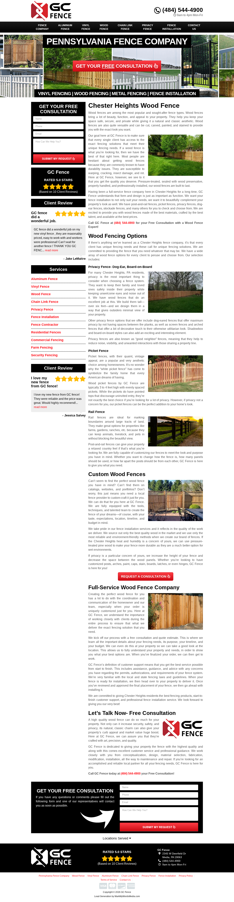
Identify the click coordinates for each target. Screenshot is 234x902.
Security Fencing (44, 355)
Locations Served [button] (116, 838)
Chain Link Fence (125, 27)
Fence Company (42, 27)
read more (51, 250)
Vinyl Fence (86, 27)
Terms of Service (109, 880)
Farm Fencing (42, 347)
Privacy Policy (186, 876)
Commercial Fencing (47, 340)
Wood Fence (104, 27)
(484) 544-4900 (182, 10)
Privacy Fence (147, 27)
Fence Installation (171, 27)
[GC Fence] (58, 857)
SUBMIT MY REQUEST (57, 159)
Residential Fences (46, 332)
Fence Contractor (44, 324)
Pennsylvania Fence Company (54, 876)
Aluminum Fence (65, 27)
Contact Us (194, 27)
